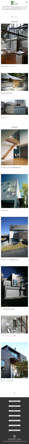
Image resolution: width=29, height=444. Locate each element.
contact (19, 439)
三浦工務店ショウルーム (8, 66)
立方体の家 (4, 210)
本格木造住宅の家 (6, 93)
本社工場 (3, 117)
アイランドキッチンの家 (8, 336)
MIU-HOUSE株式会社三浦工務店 (12, 441)
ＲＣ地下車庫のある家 (8, 309)
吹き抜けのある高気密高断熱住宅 (11, 167)
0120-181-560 (11, 439)
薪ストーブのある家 (7, 380)
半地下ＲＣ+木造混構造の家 (9, 259)
